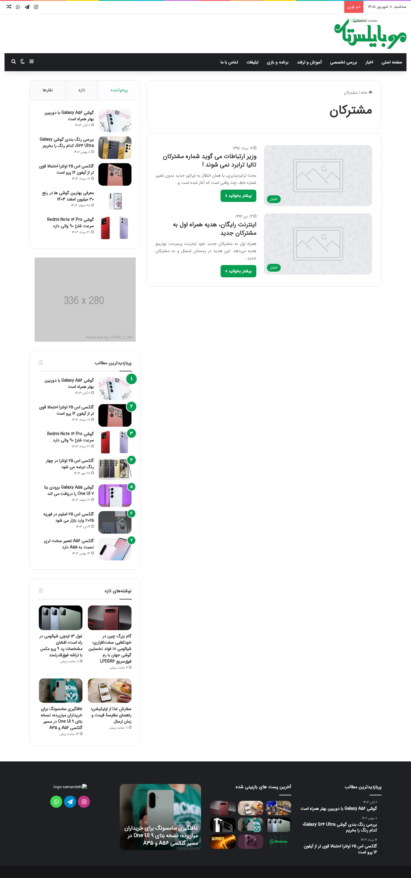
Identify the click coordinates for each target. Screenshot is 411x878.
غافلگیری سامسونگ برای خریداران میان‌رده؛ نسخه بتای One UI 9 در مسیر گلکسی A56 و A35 (61, 718)
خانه (365, 93)
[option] (160, 817)
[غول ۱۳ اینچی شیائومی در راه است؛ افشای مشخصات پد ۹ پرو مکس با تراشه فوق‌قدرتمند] (60, 617)
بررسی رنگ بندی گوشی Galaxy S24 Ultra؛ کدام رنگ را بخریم (67, 142)
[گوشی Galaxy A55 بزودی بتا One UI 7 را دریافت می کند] (114, 495)
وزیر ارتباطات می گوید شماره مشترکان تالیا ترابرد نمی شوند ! (209, 160)
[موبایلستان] (370, 34)
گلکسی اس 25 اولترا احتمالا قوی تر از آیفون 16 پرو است (66, 169)
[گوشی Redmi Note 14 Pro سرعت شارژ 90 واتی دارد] (114, 228)
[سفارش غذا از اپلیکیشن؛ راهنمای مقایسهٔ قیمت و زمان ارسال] (109, 690)
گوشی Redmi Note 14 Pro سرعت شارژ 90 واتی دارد (70, 222)
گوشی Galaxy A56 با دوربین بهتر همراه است (69, 115)
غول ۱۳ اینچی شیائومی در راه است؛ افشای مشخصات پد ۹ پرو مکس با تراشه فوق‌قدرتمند (60, 645)
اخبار (369, 62)
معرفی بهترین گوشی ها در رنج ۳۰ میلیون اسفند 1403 (68, 196)
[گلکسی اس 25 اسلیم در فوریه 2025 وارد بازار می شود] (114, 522)
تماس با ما (229, 62)
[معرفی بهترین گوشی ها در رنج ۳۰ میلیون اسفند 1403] (114, 201)
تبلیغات (252, 62)
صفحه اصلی (392, 62)
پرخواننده (119, 90)
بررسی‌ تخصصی (343, 62)
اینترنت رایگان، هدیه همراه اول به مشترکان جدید (214, 229)
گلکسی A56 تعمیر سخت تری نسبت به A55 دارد (69, 544)
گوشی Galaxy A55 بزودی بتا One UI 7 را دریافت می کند (69, 490)
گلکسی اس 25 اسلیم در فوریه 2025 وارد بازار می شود (68, 517)
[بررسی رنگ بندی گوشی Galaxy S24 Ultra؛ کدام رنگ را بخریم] (114, 147)
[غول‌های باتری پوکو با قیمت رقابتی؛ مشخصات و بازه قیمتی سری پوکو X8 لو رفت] (223, 841)
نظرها (47, 90)
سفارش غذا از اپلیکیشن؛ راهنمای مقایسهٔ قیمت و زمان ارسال (111, 715)
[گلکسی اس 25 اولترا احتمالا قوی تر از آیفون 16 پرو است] (114, 174)
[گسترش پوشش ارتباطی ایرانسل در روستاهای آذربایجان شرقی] (278, 808)
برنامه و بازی (278, 62)
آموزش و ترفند (309, 62)
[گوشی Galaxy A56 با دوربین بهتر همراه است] (114, 121)
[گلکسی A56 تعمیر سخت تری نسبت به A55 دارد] (114, 549)
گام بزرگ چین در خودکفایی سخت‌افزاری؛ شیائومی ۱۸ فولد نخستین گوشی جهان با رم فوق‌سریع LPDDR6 (109, 649)
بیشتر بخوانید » (238, 195)
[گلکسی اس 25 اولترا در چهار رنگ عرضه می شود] (114, 469)
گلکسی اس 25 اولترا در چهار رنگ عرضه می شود (70, 463)
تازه (82, 90)
